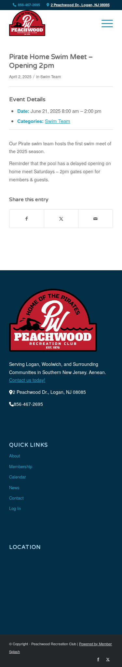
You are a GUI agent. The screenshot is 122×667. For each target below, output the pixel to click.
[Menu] (104, 23)
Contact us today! (27, 380)
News (14, 487)
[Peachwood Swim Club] (50, 23)
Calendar (17, 477)
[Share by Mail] (95, 219)
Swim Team (50, 76)
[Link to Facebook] (98, 659)
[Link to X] (108, 659)
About (14, 456)
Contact (16, 498)
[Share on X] (61, 219)
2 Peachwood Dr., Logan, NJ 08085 (80, 4)
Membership (20, 466)
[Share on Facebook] (26, 219)
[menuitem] (104, 23)
